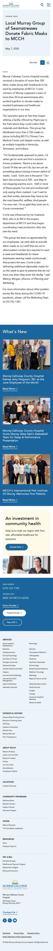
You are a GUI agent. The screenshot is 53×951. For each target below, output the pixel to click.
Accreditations (8, 768)
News (5, 843)
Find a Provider (9, 605)
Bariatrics (6, 649)
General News (11, 16)
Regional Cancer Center (38, 679)
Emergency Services (10, 662)
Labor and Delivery (9, 684)
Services (7, 639)
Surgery (32, 690)
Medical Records (9, 734)
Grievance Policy (33, 933)
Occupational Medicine (37, 652)
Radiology (32, 675)
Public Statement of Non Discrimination (17, 937)
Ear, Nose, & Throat (10, 659)
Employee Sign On (9, 846)
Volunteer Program (9, 810)
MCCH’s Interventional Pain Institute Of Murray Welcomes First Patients (25, 492)
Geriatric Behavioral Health (12, 669)
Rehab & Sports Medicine (38, 669)
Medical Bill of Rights (10, 867)
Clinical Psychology (10, 656)
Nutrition (32, 649)
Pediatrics (32, 659)
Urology (32, 694)
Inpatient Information (10, 727)
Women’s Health (35, 703)
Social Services (34, 687)
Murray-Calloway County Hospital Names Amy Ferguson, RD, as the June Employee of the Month (23, 379)
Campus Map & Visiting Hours (13, 717)
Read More (9, 389)
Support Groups (8, 807)
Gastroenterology (9, 665)
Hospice (6, 672)
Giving (6, 821)
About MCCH (9, 747)
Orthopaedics (34, 656)
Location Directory (9, 786)
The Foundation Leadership (13, 828)
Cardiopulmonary (9, 652)
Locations (8, 781)
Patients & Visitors (12, 713)
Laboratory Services (10, 687)
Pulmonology (34, 665)
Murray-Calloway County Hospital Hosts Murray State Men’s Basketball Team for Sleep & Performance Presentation (25, 435)
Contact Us (9, 912)
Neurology (33, 643)
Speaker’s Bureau (9, 804)
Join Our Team (8, 765)
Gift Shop (6, 724)
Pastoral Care (7, 730)
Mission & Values (9, 752)
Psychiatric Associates (37, 662)
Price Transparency (9, 737)
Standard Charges (9, 861)
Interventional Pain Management (9, 680)
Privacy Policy (19, 933)
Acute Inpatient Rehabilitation (8, 644)
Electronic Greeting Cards (12, 720)
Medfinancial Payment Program (14, 864)
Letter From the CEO (10, 755)
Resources (8, 839)
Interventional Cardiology (12, 675)
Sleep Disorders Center (37, 684)
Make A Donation (9, 825)
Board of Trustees (9, 758)
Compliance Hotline (10, 771)
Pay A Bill (7, 857)
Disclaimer (6, 933)
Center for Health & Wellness (36, 698)
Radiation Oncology (36, 672)
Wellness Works (8, 800)
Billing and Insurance (10, 871)
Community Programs (14, 796)
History (5, 761)
